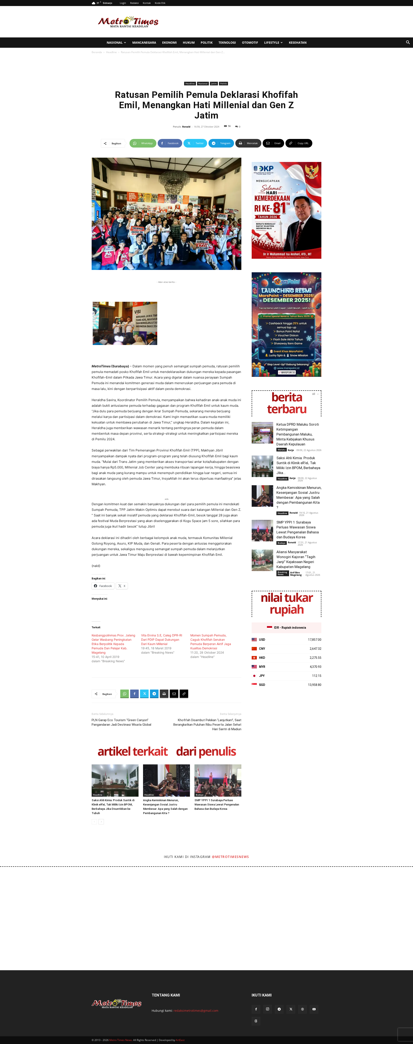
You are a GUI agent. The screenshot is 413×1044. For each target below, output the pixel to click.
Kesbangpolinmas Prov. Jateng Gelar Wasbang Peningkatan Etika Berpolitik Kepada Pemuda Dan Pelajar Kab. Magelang (113, 643)
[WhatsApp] (124, 694)
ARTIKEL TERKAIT (132, 752)
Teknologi (227, 42)
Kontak (147, 3)
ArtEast (180, 1040)
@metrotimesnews (230, 857)
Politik (207, 42)
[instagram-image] (25, 892)
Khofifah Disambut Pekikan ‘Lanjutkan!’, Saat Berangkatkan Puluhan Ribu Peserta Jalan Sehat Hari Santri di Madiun (207, 724)
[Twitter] (144, 694)
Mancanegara (144, 42)
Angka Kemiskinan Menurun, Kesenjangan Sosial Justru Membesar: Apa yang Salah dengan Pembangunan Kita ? (298, 497)
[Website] (302, 1009)
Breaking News (282, 573)
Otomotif (250, 42)
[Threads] (256, 1021)
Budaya (199, 794)
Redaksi (134, 3)
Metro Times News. (121, 1040)
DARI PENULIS (206, 752)
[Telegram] (154, 694)
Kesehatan (298, 42)
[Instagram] (267, 1009)
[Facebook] (134, 694)
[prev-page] (94, 821)
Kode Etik (160, 3)
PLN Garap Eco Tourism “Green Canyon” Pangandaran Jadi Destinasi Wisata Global (121, 722)
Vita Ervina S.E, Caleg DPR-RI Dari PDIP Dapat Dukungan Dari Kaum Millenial (161, 639)
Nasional (115, 42)
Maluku (281, 449)
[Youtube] (314, 1009)
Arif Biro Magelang (296, 573)
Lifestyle (271, 42)
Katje (291, 450)
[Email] (174, 694)
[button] (408, 43)
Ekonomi (169, 42)
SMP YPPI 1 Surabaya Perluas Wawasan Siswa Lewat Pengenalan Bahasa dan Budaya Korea (216, 804)
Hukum (189, 42)
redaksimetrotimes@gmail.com (196, 1011)
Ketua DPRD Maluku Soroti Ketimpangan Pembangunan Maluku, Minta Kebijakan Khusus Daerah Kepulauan (297, 434)
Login (123, 3)
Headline (111, 52)
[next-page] (101, 821)
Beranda (97, 52)
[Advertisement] (243, 21)
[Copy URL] (184, 694)
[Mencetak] (164, 694)
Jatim (214, 83)
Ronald (186, 126)
